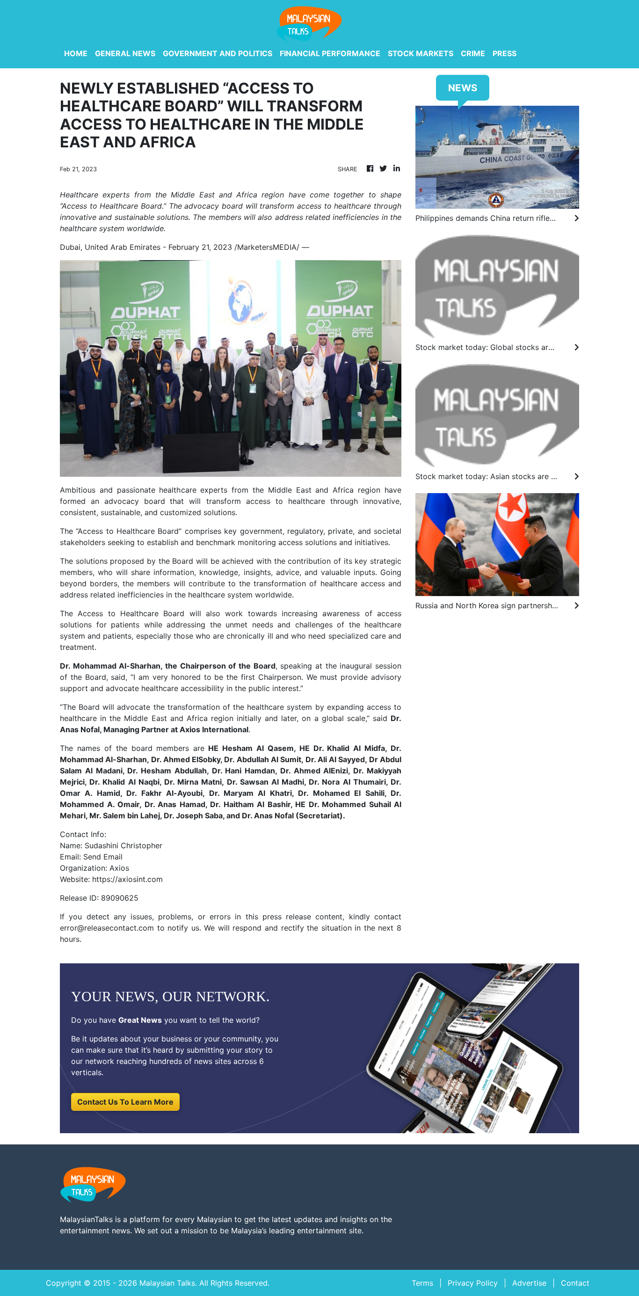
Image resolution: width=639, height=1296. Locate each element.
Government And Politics (217, 53)
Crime (473, 53)
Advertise (529, 1283)
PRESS (504, 53)
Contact (575, 1283)
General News (125, 53)
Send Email (103, 856)
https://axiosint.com (127, 879)
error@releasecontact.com (107, 927)
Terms (422, 1283)
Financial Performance (330, 53)
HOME (75, 53)
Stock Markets (420, 53)
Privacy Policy (473, 1283)
